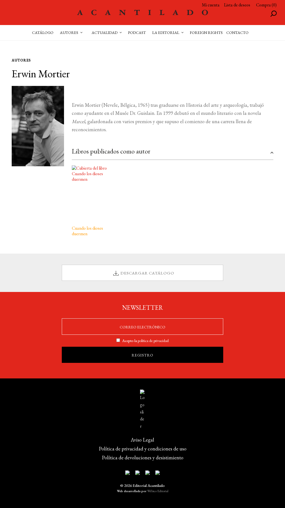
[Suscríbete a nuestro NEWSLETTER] (127, 473)
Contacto (237, 32)
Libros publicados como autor (111, 151)
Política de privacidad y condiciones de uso (142, 448)
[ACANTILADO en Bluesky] (157, 473)
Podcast (137, 32)
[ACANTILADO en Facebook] (137, 473)
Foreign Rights (206, 32)
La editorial (165, 32)
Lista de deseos (237, 5)
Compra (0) (266, 5)
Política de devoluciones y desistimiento (142, 457)
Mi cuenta (211, 5)
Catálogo (42, 32)
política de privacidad (153, 340)
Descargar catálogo (147, 273)
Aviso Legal (142, 440)
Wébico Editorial (157, 491)
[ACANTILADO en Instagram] (147, 473)
